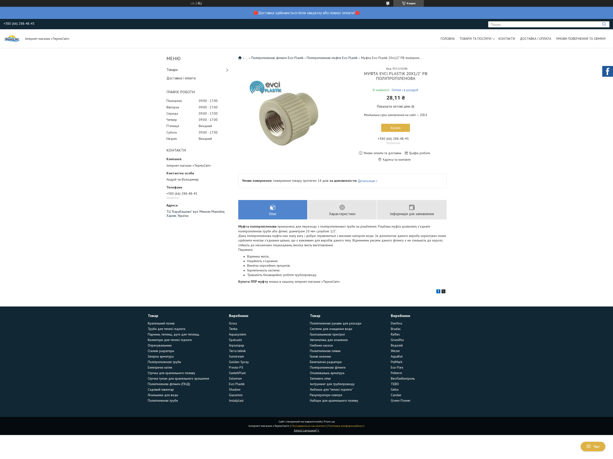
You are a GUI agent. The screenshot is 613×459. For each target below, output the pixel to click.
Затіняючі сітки (320, 378)
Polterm (396, 373)
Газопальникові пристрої (327, 334)
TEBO (395, 384)
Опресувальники (160, 345)
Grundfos (397, 340)
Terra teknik (237, 351)
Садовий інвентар (161, 389)
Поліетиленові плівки (325, 351)
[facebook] (438, 292)
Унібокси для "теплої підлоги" (331, 389)
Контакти (507, 38)
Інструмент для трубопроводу (332, 384)
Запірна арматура (161, 356)
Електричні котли (160, 367)
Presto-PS (236, 367)
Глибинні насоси (321, 345)
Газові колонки (320, 356)
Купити (396, 128)
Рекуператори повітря (326, 395)
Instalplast (236, 400)
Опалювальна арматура (327, 373)
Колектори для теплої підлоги (170, 340)
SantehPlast (237, 373)
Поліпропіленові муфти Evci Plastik (332, 57)
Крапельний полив (161, 323)
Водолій (397, 345)
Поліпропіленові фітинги (328, 367)
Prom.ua (329, 421)
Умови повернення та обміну (581, 38)
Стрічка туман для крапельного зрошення (178, 378)
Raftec (395, 334)
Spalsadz (235, 340)
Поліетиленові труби (163, 400)
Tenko (233, 329)
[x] (443, 292)
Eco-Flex (397, 367)
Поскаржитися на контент (308, 426)
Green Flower (401, 400)
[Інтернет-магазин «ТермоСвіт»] (12, 38)
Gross (233, 323)
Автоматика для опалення (329, 340)
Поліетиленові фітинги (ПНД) (169, 384)
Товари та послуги (475, 38)
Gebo (395, 389)
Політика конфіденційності (346, 426)
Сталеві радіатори (161, 351)
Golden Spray (239, 362)
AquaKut (397, 356)
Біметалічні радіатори (326, 362)
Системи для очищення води (331, 329)
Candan (396, 395)
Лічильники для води (163, 395)
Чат (597, 446)
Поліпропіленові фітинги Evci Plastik (277, 57)
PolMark (396, 362)
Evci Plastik (236, 384)
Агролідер (236, 345)
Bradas (396, 329)
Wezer (395, 351)
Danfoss (396, 323)
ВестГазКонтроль (403, 378)
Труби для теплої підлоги (166, 329)
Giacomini (236, 395)
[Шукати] (604, 24)
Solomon (235, 378)
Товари (172, 69)
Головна (448, 38)
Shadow (234, 389)
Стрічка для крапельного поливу (171, 373)
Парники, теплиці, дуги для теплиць (173, 334)
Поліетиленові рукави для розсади (335, 323)
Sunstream (236, 356)
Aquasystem (237, 334)
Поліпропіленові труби (164, 362)
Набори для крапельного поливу (334, 400)
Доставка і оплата (535, 38)
